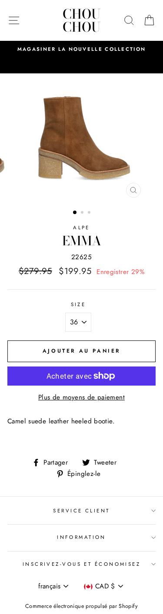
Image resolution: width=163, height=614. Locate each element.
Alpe (81, 227)
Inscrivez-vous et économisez (81, 564)
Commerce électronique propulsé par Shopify (81, 606)
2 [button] (83, 213)
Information (81, 537)
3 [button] (90, 213)
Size (78, 304)
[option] (81, 49)
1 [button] (75, 213)
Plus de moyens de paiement (81, 397)
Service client (81, 510)
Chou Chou (81, 20)
